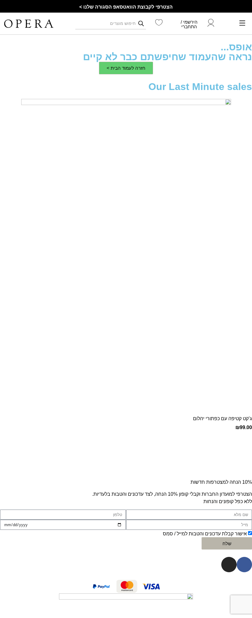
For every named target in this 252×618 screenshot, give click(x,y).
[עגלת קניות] (226, 23)
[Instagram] (229, 564)
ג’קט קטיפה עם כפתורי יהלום (222, 418)
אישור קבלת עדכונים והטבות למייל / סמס (205, 533)
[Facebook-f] (244, 564)
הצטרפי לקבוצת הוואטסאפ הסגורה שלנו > (126, 7)
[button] (242, 23)
